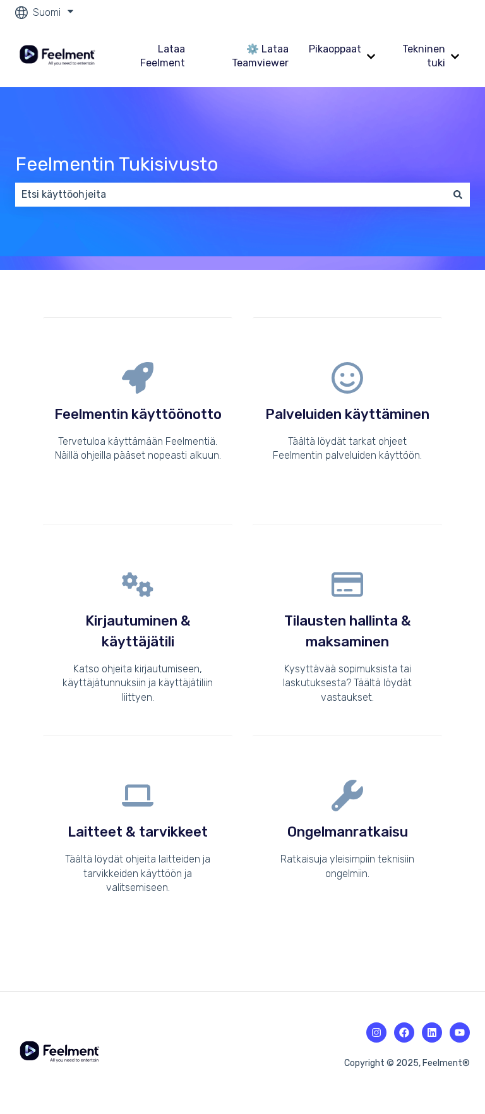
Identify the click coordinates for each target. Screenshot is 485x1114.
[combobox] (230, 195)
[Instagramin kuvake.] (376, 1032)
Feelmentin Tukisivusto (117, 164)
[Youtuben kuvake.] (460, 1032)
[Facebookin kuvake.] (404, 1032)
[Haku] (458, 195)
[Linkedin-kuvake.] (432, 1032)
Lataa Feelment (162, 56)
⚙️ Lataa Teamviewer (260, 56)
